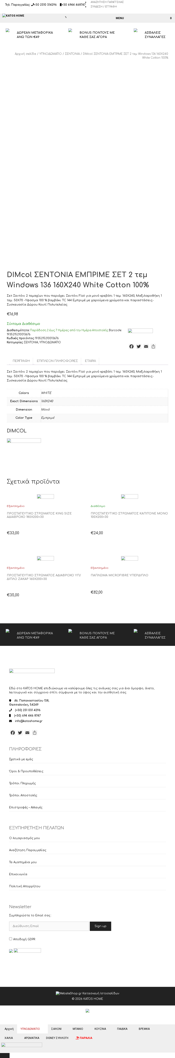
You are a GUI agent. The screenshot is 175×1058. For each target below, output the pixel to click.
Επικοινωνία (18, 874)
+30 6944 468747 (74, 4)
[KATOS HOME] (13, 16)
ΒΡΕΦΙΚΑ (144, 1028)
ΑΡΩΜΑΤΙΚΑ (31, 1038)
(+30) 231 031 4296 (28, 710)
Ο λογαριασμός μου (24, 838)
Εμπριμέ (47, 417)
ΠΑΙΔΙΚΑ (122, 1028)
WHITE (46, 393)
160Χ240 (47, 401)
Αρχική (9, 1028)
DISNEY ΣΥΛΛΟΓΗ (57, 1038)
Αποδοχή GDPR (24, 939)
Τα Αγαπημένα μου (23, 862)
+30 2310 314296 (45, 4)
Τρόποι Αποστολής (23, 795)
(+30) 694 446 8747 (27, 715)
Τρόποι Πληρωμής (22, 783)
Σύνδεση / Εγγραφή (104, 6)
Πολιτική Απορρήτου (24, 886)
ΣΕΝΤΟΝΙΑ (72, 53)
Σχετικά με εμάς (21, 759)
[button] (11, 523)
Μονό (45, 409)
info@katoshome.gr (29, 721)
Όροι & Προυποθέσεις (26, 771)
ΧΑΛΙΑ (9, 1038)
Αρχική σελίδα (25, 53)
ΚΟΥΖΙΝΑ (100, 1028)
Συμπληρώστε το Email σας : (30, 915)
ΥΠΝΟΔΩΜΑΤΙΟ (50, 53)
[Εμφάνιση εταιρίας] (45, 497)
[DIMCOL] (140, 332)
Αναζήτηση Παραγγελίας (107, 2)
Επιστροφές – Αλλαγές (25, 807)
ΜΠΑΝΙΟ (78, 1028)
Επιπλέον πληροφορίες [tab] (57, 361)
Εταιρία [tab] (90, 361)
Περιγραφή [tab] (21, 361)
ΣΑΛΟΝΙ (56, 1028)
